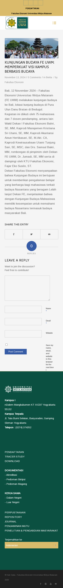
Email (48, 322)
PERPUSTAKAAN (15, 512)
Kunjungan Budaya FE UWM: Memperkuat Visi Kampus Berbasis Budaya (29, 67)
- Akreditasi (11, 474)
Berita (49, 77)
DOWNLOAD (12, 461)
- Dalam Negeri (13, 497)
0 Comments (34, 77)
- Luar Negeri (12, 502)
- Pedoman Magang (16, 483)
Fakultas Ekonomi (14, 82)
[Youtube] (35, 2)
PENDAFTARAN (32, 8)
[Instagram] (30, 2)
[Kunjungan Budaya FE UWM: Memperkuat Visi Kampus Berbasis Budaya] (31, 48)
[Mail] (40, 2)
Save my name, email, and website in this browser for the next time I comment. (50, 359)
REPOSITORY (13, 517)
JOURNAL (10, 521)
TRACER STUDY (15, 456)
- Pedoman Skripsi (15, 479)
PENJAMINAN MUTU (17, 526)
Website (49, 333)
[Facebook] (26, 2)
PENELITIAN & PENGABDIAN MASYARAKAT (31, 530)
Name (48, 309)
